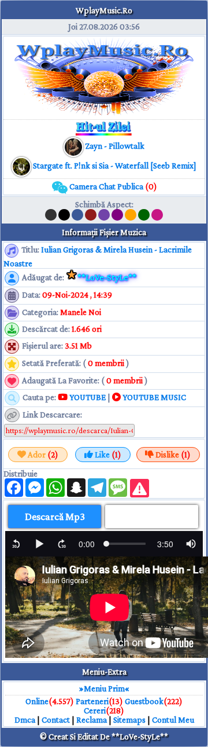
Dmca (24, 719)
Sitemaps (129, 719)
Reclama (91, 719)
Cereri (95, 710)
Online (37, 701)
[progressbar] (87, 543)
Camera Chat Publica (112, 186)
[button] (16, 543)
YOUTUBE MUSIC (153, 397)
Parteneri (92, 701)
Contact (56, 719)
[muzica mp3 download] (22, 165)
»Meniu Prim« (104, 688)
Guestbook (144, 701)
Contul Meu (173, 719)
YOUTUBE (87, 397)
